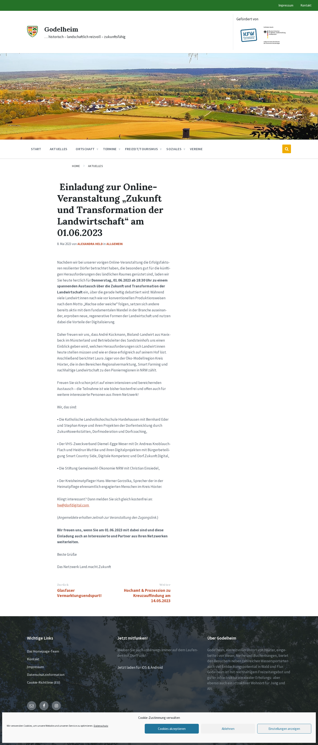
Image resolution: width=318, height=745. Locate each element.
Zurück (63, 585)
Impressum (35, 667)
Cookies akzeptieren (172, 729)
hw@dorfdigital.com (73, 505)
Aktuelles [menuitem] (58, 149)
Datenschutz (101, 725)
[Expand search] (286, 149)
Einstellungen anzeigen (284, 729)
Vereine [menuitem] (196, 149)
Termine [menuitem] (109, 149)
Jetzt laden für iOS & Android (140, 667)
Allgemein (114, 244)
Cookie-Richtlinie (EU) (43, 682)
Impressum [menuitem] (285, 5)
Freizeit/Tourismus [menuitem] (141, 149)
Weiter (164, 585)
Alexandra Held (90, 244)
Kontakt (33, 659)
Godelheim (61, 29)
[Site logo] (32, 35)
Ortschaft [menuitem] (85, 149)
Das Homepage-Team (43, 651)
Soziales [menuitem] (173, 149)
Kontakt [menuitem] (306, 5)
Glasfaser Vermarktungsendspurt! (79, 593)
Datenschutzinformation (45, 674)
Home (76, 166)
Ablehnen (228, 729)
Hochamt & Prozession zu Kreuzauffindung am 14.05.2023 (147, 595)
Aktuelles (95, 166)
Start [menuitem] (36, 149)
